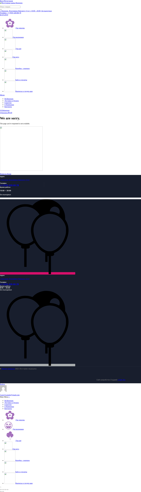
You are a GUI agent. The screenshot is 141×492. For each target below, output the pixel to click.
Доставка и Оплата (11, 101)
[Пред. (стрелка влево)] (1, 491)
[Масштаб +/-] (1, 489)
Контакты (8, 107)
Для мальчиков (18, 37)
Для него (15, 57)
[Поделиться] (5, 489)
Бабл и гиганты (21, 80)
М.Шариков (8, 99)
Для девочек (20, 28)
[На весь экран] (3, 489)
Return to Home (5, 174)
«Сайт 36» (122, 380)
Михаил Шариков (8, 369)
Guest (9, 395)
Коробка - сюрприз (22, 68)
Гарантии (8, 103)
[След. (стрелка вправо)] (3, 491)
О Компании (9, 105)
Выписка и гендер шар (24, 91)
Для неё (18, 49)
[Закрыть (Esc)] (7, 489)
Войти (2, 384)
